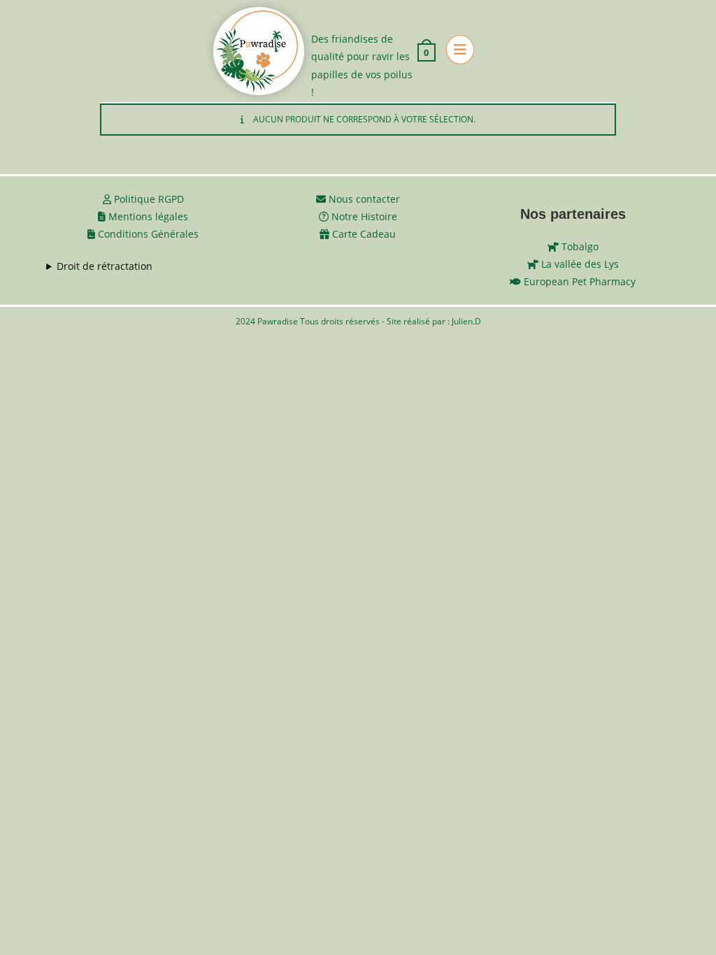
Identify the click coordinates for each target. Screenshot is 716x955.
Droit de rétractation (104, 266)
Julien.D (466, 321)
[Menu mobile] (455, 51)
